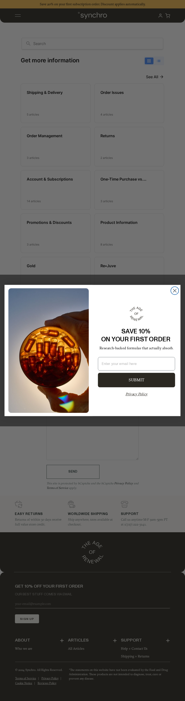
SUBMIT (136, 380)
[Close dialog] (175, 291)
